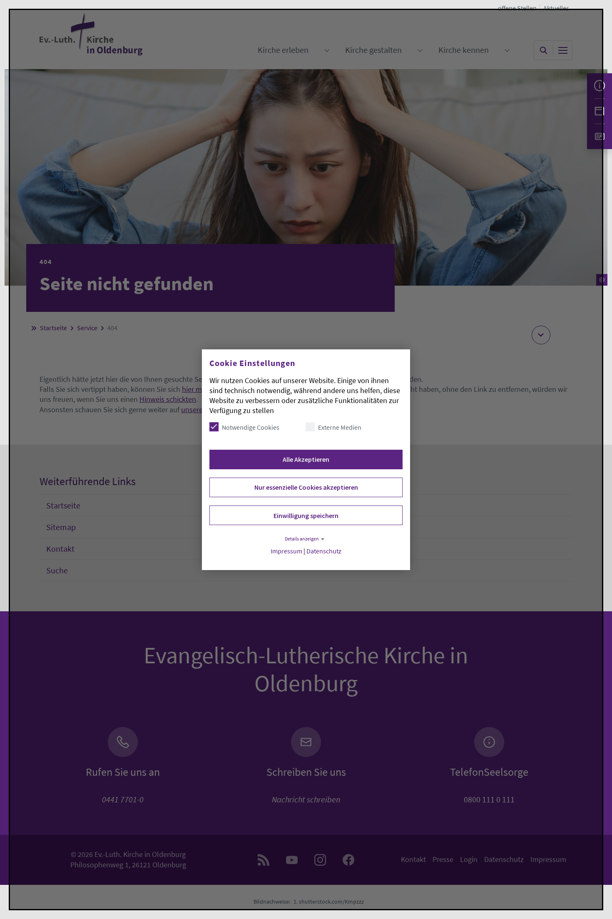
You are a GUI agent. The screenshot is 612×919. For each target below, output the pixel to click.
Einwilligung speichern (306, 515)
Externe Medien (339, 427)
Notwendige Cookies (250, 427)
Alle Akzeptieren (306, 459)
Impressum (286, 551)
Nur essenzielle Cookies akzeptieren (306, 487)
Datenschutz (323, 551)
